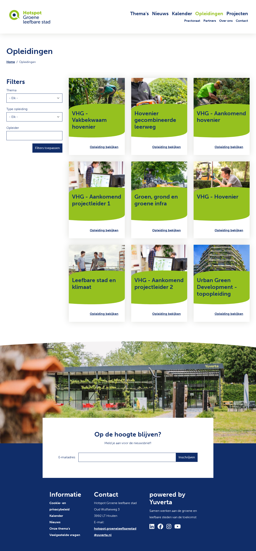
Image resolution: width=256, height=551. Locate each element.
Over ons (226, 21)
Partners (209, 21)
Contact (242, 21)
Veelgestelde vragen (64, 535)
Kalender (182, 13)
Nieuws (160, 13)
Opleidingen (209, 13)
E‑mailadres (66, 457)
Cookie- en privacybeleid (59, 506)
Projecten (237, 13)
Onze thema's (59, 528)
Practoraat (192, 21)
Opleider (12, 128)
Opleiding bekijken (104, 147)
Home (10, 62)
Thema (11, 90)
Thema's (139, 13)
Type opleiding (16, 109)
